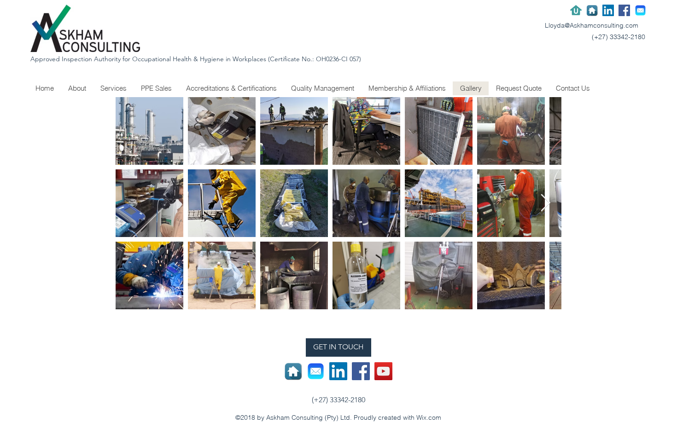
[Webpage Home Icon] (592, 10)
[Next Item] (545, 203)
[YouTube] (383, 371)
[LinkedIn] (608, 10)
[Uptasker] (576, 10)
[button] (231, 88)
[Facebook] (624, 10)
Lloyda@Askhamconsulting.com (591, 25)
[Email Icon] (640, 10)
